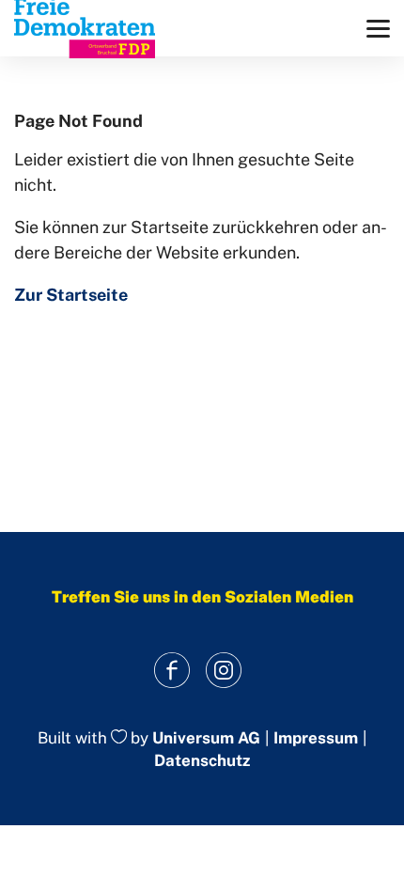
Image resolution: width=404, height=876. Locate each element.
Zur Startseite (71, 295)
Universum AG (206, 737)
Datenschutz (202, 760)
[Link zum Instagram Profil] (223, 670)
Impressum (315, 738)
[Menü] (378, 28)
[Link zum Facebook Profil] (171, 670)
